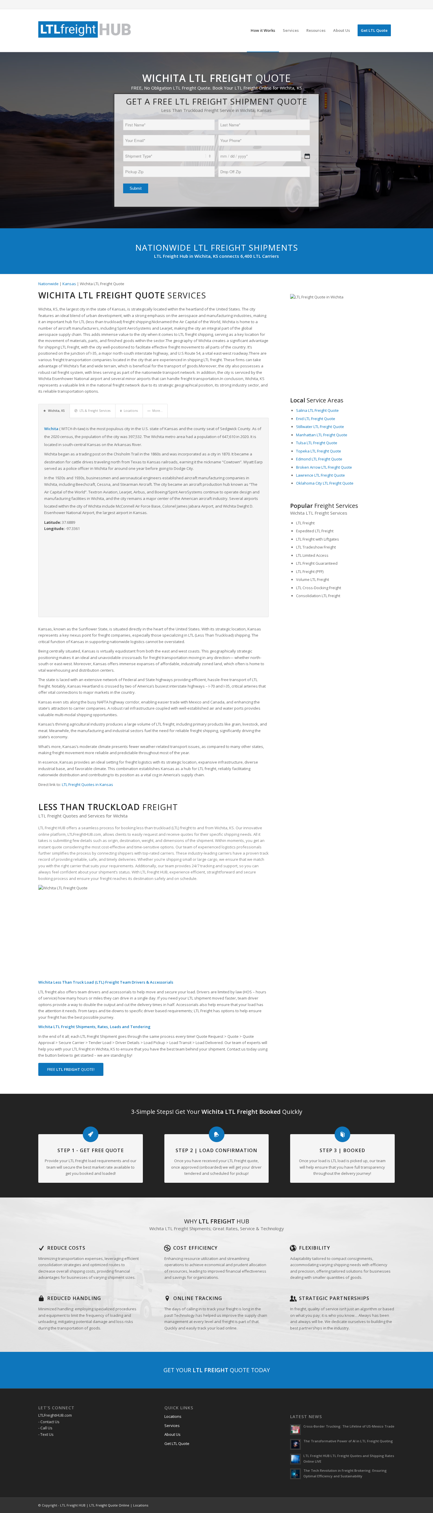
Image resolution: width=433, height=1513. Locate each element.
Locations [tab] (131, 411)
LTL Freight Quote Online (109, 1505)
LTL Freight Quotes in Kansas (87, 784)
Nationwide (48, 283)
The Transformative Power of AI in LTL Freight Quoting (348, 1441)
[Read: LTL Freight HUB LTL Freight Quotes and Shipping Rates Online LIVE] (295, 1459)
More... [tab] (157, 411)
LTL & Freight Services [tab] (95, 411)
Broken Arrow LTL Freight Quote (324, 467)
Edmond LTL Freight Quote (319, 459)
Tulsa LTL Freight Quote (316, 442)
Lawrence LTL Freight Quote (320, 475)
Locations (172, 1416)
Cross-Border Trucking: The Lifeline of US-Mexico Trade (348, 1426)
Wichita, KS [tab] (56, 411)
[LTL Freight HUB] (84, 30)
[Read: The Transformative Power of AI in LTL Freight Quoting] (295, 1444)
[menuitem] (263, 30)
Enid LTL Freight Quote (315, 418)
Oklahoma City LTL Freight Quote (324, 483)
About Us (172, 1434)
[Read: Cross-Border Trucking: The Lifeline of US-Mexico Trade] (295, 1429)
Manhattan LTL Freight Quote (321, 434)
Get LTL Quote (176, 1443)
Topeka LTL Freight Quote (318, 451)
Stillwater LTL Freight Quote (320, 426)
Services (172, 1425)
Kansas (69, 283)
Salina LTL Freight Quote (317, 410)
